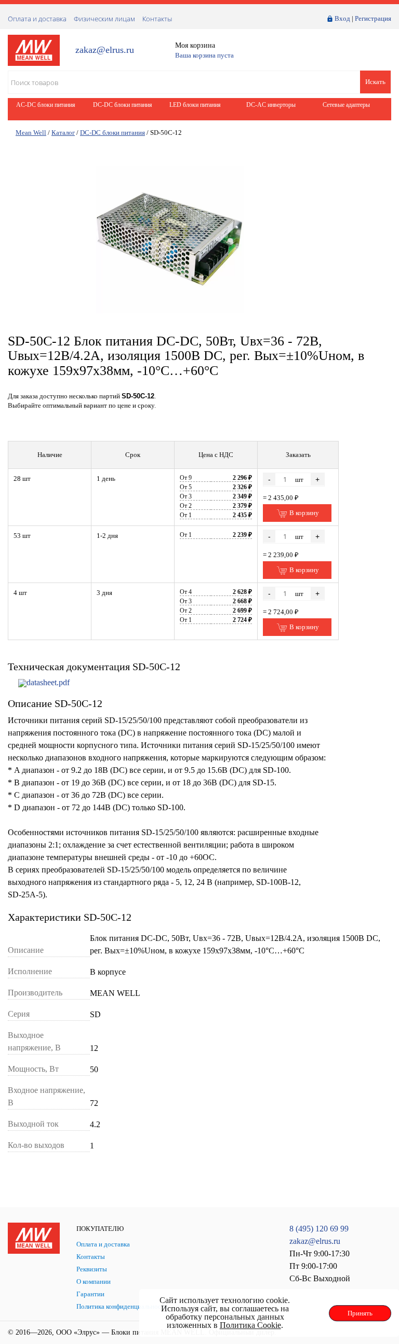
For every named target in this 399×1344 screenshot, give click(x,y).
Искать (375, 82)
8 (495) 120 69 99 (319, 1228)
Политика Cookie (250, 1325)
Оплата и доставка (37, 18)
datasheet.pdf (48, 682)
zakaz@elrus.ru (104, 50)
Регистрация (373, 18)
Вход (342, 18)
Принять (360, 1313)
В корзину (303, 513)
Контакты (157, 18)
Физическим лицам (104, 18)
